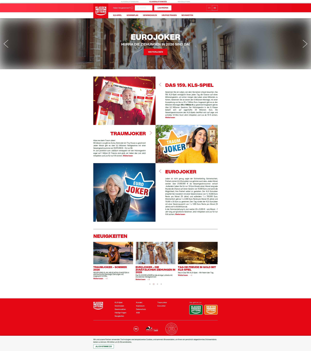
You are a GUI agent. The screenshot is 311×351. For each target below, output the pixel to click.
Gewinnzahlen (120, 309)
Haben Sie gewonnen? (121, 8)
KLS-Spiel (118, 302)
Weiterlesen (170, 117)
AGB (138, 312)
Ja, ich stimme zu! (103, 346)
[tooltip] (132, 8)
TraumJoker (162, 302)
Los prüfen (163, 8)
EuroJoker (161, 306)
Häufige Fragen (120, 312)
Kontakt (139, 302)
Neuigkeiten (119, 316)
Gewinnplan (119, 306)
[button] (148, 67)
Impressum (140, 306)
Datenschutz (141, 309)
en (209, 8)
